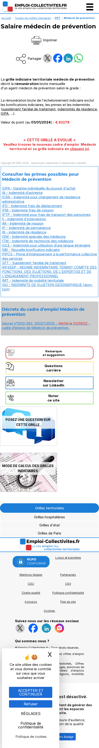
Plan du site (68, 601)
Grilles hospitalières (49, 517)
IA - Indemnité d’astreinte (22, 192)
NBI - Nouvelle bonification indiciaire (31, 249)
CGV (68, 583)
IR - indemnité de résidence (24, 232)
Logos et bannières (68, 557)
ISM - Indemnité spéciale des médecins (34, 236)
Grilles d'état (49, 525)
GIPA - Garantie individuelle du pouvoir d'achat (39, 188)
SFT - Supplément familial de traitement (34, 263)
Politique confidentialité (68, 592)
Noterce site (53, 398)
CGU (31, 583)
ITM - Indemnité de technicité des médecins (37, 241)
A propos (31, 601)
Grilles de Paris (49, 533)
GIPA (5, 113)
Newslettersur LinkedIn (53, 383)
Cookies (49, 610)
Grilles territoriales (49, 508)
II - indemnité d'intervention (24, 219)
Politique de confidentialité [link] (30, 725)
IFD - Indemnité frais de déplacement (32, 206)
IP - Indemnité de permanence (26, 228)
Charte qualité (31, 592)
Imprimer (49, 40)
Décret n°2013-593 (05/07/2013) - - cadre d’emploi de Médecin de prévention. (46, 325)
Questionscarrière (53, 368)
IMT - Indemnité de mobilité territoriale (33, 280)
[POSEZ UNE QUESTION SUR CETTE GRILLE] (28, 444)
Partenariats (68, 574)
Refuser (31, 704)
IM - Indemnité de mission (23, 223)
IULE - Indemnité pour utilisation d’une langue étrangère (46, 245)
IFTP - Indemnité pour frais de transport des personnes (46, 214)
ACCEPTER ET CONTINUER (31, 692)
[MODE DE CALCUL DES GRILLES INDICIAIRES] (28, 491)
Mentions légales (31, 574)
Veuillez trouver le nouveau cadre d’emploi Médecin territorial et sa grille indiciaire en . (49, 146)
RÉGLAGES (31, 713)
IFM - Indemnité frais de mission (28, 210)
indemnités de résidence (77, 109)
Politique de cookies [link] (31, 737)
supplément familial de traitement (29, 109)
